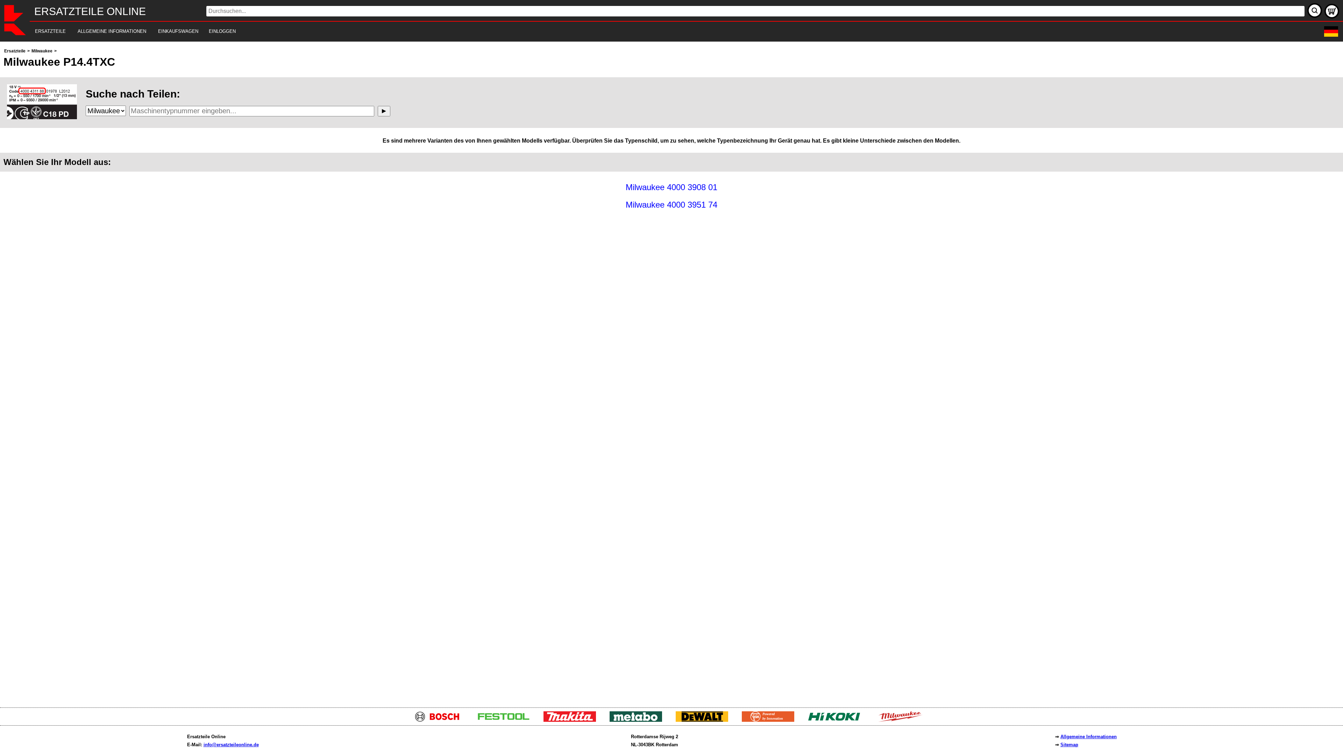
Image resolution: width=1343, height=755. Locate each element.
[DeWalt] (704, 720)
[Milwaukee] (903, 720)
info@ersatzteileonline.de (231, 744)
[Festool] (506, 720)
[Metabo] (638, 720)
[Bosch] (440, 720)
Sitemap (1069, 744)
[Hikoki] (836, 720)
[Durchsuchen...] (1314, 10)
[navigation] (662, 32)
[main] (671, 373)
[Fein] (770, 720)
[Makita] (572, 720)
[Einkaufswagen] (1331, 11)
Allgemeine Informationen (1088, 736)
